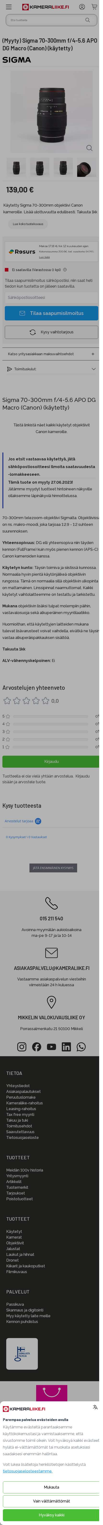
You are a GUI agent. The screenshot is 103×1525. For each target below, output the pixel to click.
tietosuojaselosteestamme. (27, 1471)
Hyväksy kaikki (51, 1515)
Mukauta (51, 1487)
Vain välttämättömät (51, 1501)
